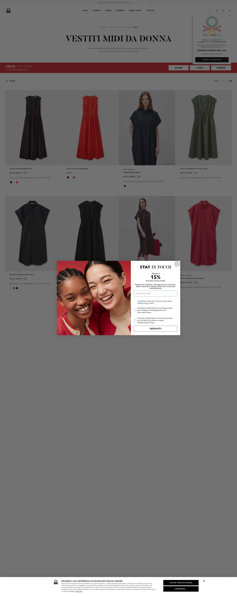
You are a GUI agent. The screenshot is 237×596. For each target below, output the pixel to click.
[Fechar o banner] (204, 581)
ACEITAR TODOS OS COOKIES (181, 583)
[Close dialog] (177, 264)
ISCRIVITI (155, 328)
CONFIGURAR (180, 589)
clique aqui (78, 591)
